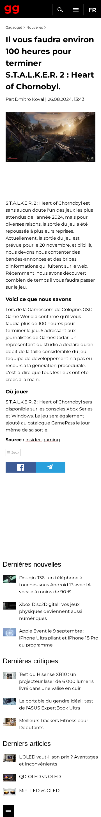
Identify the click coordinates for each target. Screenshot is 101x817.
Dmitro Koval (29, 99)
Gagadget (12, 8)
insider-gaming (43, 439)
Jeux (15, 452)
